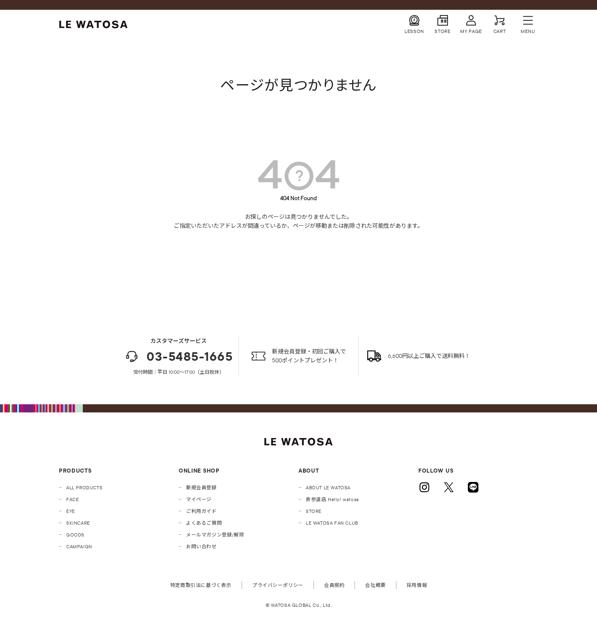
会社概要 (375, 585)
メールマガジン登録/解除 (215, 535)
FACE (72, 499)
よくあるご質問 (204, 523)
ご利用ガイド (201, 511)
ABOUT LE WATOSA (328, 487)
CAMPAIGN (79, 546)
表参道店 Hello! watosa (332, 499)
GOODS (75, 535)
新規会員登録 (201, 487)
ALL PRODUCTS (84, 487)
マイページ (199, 499)
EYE (70, 511)
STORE (314, 511)
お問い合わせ (201, 546)
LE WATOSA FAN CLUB (332, 523)
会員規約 (334, 585)
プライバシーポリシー (277, 585)
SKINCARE (78, 523)
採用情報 (417, 585)
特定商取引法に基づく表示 (200, 585)
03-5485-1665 (190, 356)
